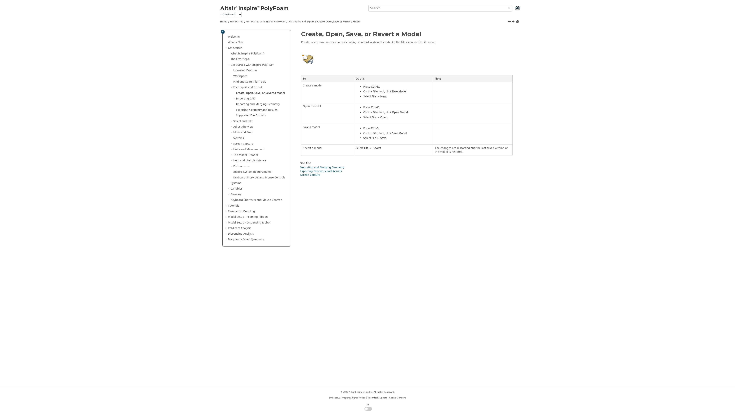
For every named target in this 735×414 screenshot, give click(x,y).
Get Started (236, 21)
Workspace (240, 76)
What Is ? (248, 54)
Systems (238, 138)
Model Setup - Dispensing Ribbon (249, 223)
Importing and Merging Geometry (258, 104)
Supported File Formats (251, 115)
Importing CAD (245, 99)
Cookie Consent (397, 397)
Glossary (236, 194)
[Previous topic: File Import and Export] (509, 22)
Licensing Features (245, 70)
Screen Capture (243, 144)
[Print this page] (518, 21)
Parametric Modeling (241, 211)
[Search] (508, 8)
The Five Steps (240, 59)
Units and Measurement (249, 149)
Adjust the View (243, 127)
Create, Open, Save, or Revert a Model (338, 21)
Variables (237, 189)
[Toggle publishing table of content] (223, 32)
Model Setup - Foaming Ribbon (248, 217)
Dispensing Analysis (241, 234)
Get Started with (265, 21)
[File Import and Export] (509, 22)
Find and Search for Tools (249, 82)
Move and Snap (243, 132)
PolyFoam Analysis (239, 228)
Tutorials (233, 206)
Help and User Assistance (249, 161)
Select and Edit (242, 121)
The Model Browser (245, 155)
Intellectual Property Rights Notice (347, 397)
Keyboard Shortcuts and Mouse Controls (259, 178)
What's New (235, 42)
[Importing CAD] (513, 22)
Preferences (241, 166)
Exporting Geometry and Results (257, 110)
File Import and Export (301, 21)
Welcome (234, 37)
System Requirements (252, 172)
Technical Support (377, 397)
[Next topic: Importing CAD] (513, 22)
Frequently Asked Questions (246, 239)
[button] (226, 37)
